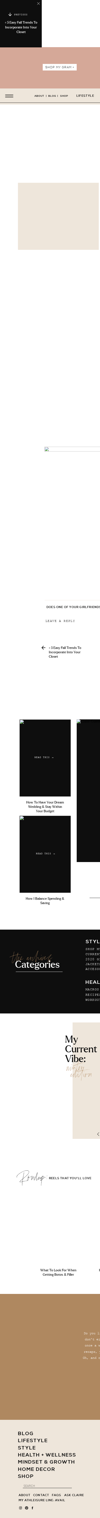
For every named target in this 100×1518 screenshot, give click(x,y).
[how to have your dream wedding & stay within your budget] (45, 758)
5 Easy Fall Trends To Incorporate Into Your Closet (21, 27)
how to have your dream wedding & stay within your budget (45, 807)
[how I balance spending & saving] (45, 854)
